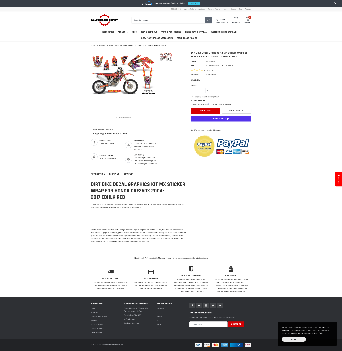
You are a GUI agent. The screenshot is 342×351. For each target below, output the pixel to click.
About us (94, 312)
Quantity (194, 85)
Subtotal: (194, 101)
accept (294, 339)
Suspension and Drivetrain (223, 32)
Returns (94, 320)
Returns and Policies (187, 38)
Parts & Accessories (171, 32)
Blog (240, 9)
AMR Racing (210, 61)
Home (93, 45)
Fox (158, 320)
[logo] (104, 20)
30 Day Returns (129, 319)
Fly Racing (160, 308)
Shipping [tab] (114, 174)
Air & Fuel (122, 32)
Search (93, 308)
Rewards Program (214, 9)
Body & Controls (149, 32)
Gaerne (159, 316)
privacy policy (317, 333)
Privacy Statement (97, 328)
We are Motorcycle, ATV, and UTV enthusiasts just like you (136, 309)
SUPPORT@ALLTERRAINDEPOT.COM (194, 9)
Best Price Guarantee (131, 323)
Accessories (108, 32)
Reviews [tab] (128, 174)
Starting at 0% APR (177, 3)
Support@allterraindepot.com (110, 133)
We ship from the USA (132, 315)
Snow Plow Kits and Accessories (157, 38)
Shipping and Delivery (99, 316)
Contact (233, 9)
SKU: (193, 66)
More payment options (221, 125)
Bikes (134, 32)
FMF (158, 328)
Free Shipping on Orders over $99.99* (205, 97)
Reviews (248, 9)
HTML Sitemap (96, 332)
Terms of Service (97, 324)
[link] (166, 56)
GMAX (159, 324)
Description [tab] (98, 174)
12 (195, 130)
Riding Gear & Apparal (196, 32)
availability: (195, 75)
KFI (158, 312)
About (226, 9)
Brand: (193, 61)
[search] (208, 20)
